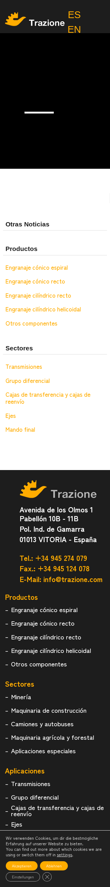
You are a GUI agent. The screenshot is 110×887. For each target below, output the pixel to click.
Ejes (11, 415)
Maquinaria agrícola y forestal (52, 737)
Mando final (20, 429)
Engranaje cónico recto (35, 281)
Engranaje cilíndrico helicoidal (43, 309)
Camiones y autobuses (42, 723)
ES (74, 14)
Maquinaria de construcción (48, 710)
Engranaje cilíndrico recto (38, 295)
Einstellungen (23, 876)
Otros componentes (31, 323)
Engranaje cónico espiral (37, 267)
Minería (21, 696)
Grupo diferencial (28, 380)
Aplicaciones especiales (43, 750)
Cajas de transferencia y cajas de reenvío (48, 398)
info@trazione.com (73, 578)
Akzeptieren (21, 865)
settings (64, 854)
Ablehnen (54, 865)
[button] (96, 27)
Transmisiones (24, 366)
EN (74, 29)
